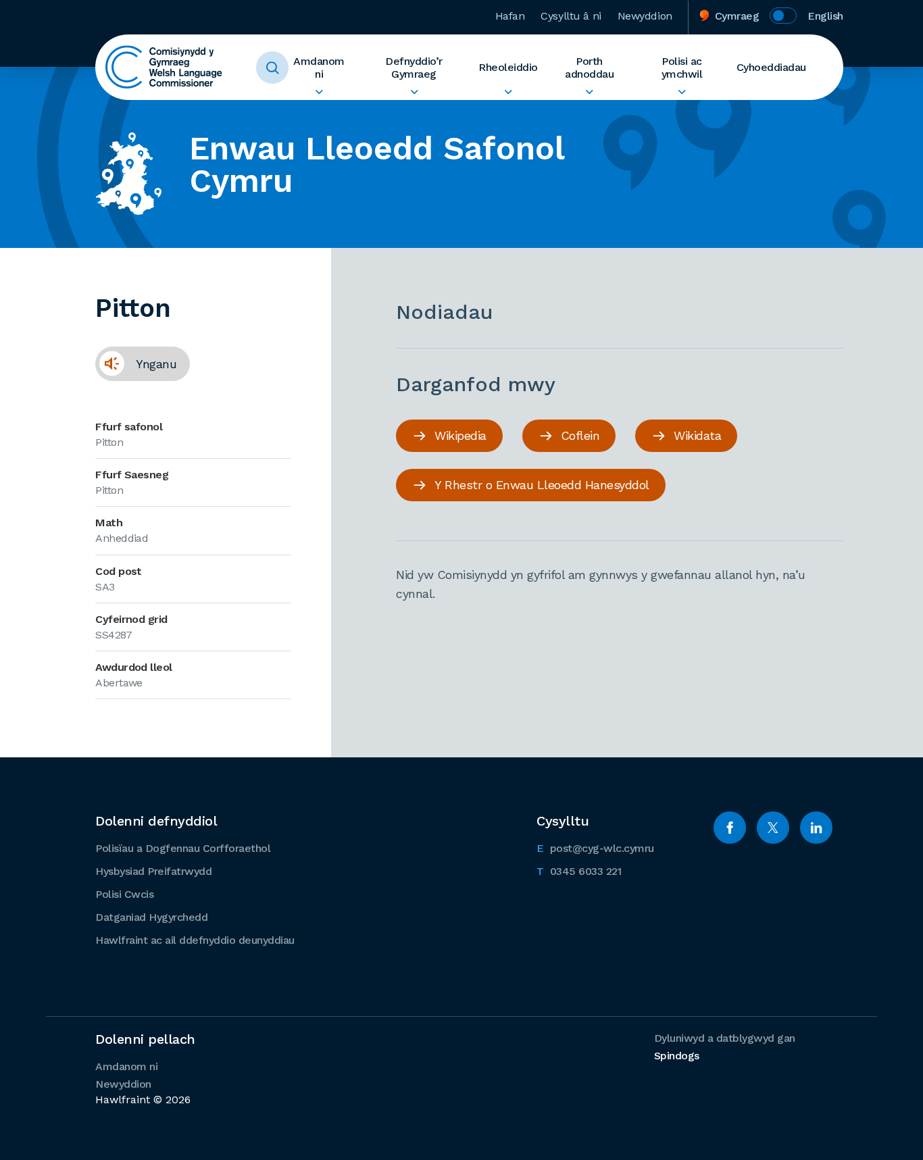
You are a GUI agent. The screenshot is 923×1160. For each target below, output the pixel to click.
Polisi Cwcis (124, 894)
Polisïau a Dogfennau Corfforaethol (182, 848)
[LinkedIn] (816, 827)
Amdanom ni (319, 67)
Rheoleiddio (508, 67)
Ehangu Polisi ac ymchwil (682, 92)
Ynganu (135, 363)
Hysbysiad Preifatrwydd (153, 871)
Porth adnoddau (589, 67)
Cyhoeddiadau (771, 67)
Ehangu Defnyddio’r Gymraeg (414, 92)
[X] (773, 827)
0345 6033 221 (579, 871)
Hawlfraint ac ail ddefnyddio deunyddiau (195, 940)
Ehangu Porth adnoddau (589, 92)
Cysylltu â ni (571, 15)
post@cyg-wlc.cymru (595, 848)
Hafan (510, 15)
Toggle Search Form (272, 67)
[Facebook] (730, 827)
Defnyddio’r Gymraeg (414, 67)
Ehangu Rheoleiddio (508, 92)
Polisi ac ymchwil (682, 67)
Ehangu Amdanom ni (319, 92)
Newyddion (645, 15)
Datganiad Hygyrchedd (151, 917)
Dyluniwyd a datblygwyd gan (724, 1047)
